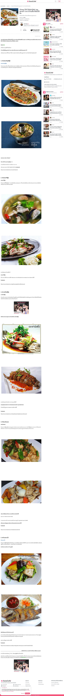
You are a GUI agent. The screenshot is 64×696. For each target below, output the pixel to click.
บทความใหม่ (27, 682)
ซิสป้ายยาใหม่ (40, 682)
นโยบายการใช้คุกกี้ (11, 691)
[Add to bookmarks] (21, 29)
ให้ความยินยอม (27, 693)
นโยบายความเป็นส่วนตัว (54, 682)
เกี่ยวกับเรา (53, 685)
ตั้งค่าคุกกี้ (22, 693)
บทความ (8, 6)
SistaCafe (3, 6)
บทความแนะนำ (28, 684)
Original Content (28, 686)
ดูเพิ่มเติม (61, 23)
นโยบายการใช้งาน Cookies (55, 684)
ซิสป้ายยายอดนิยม (41, 684)
